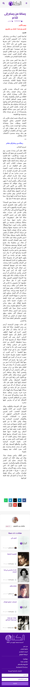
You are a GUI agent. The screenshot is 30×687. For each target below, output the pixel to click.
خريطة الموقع (23, 654)
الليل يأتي (14, 538)
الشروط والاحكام (23, 664)
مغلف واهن (13, 586)
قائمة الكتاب (24, 649)
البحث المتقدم (23, 652)
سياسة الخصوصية (22, 667)
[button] (24, 500)
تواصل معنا (24, 662)
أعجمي (9, 21)
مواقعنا (25, 659)
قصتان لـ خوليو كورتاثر (10, 602)
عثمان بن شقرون (19, 526)
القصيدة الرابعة (12, 554)
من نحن (25, 646)
